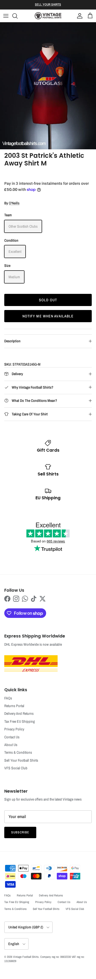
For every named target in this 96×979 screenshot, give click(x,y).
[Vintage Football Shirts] (48, 15)
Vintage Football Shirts (26, 957)
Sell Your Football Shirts (21, 760)
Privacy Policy (14, 729)
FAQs (8, 698)
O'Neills (14, 203)
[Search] (17, 16)
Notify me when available (48, 316)
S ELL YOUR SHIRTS (48, 4)
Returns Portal (14, 705)
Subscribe (20, 832)
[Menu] (6, 16)
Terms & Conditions (18, 752)
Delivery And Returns (19, 713)
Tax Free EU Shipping (19, 721)
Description (12, 341)
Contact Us (11, 737)
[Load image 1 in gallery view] (48, 85)
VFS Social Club (15, 768)
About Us (10, 744)
